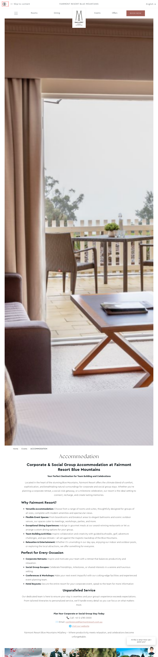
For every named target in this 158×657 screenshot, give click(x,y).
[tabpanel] (79, 232)
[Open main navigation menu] (16, 13)
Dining (57, 12)
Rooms (34, 12)
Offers (114, 12)
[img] (79, 18)
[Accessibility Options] (5, 4)
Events (97, 12)
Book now (135, 13)
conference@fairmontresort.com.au (84, 622)
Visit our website (80, 626)
